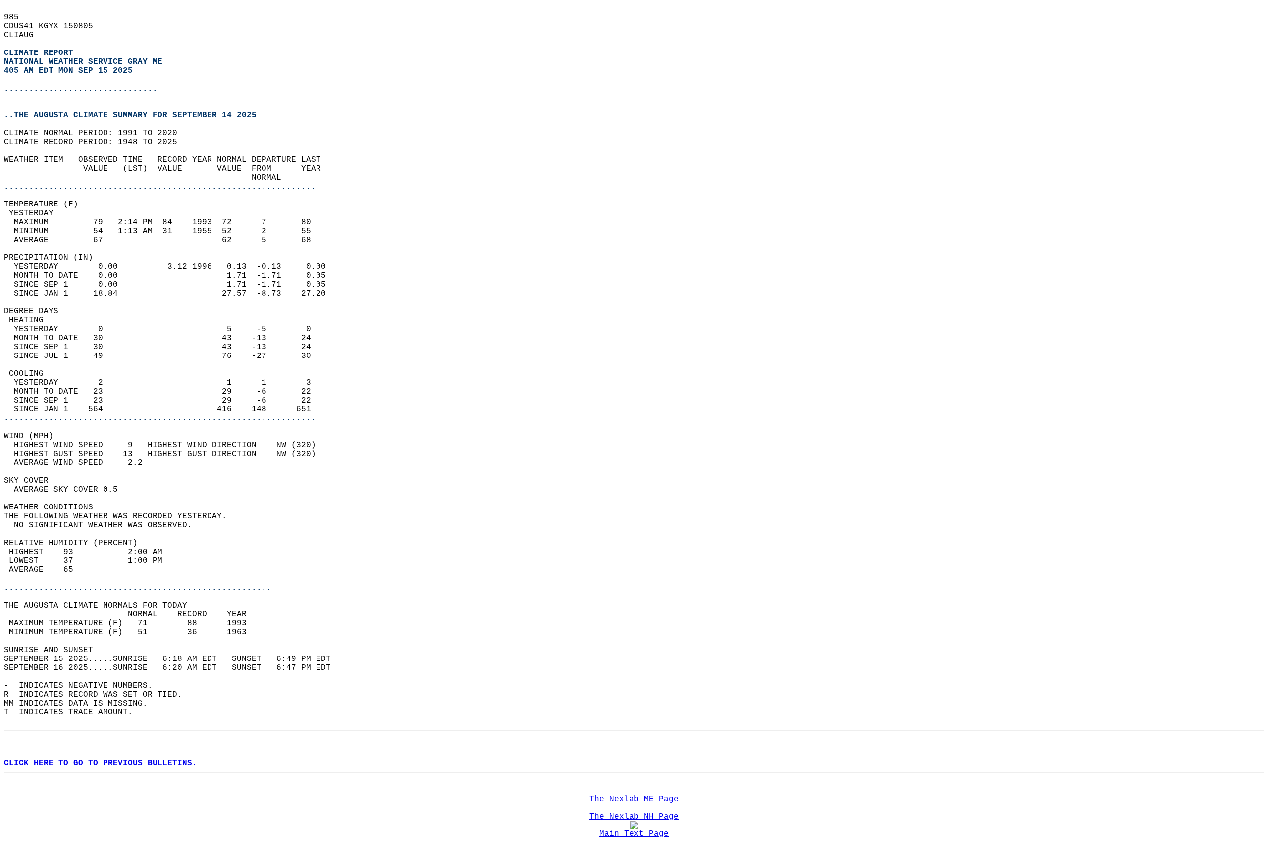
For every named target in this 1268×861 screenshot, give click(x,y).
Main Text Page (634, 833)
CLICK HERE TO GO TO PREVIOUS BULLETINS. (100, 763)
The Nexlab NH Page (634, 816)
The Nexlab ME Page (634, 799)
